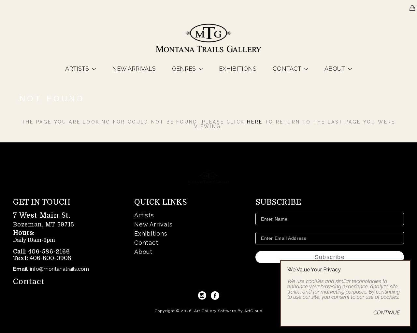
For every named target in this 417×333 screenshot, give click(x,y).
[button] (80, 68)
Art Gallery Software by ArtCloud (228, 311)
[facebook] (215, 295)
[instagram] (202, 295)
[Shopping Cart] (412, 8)
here (255, 121)
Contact (29, 281)
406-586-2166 (49, 251)
